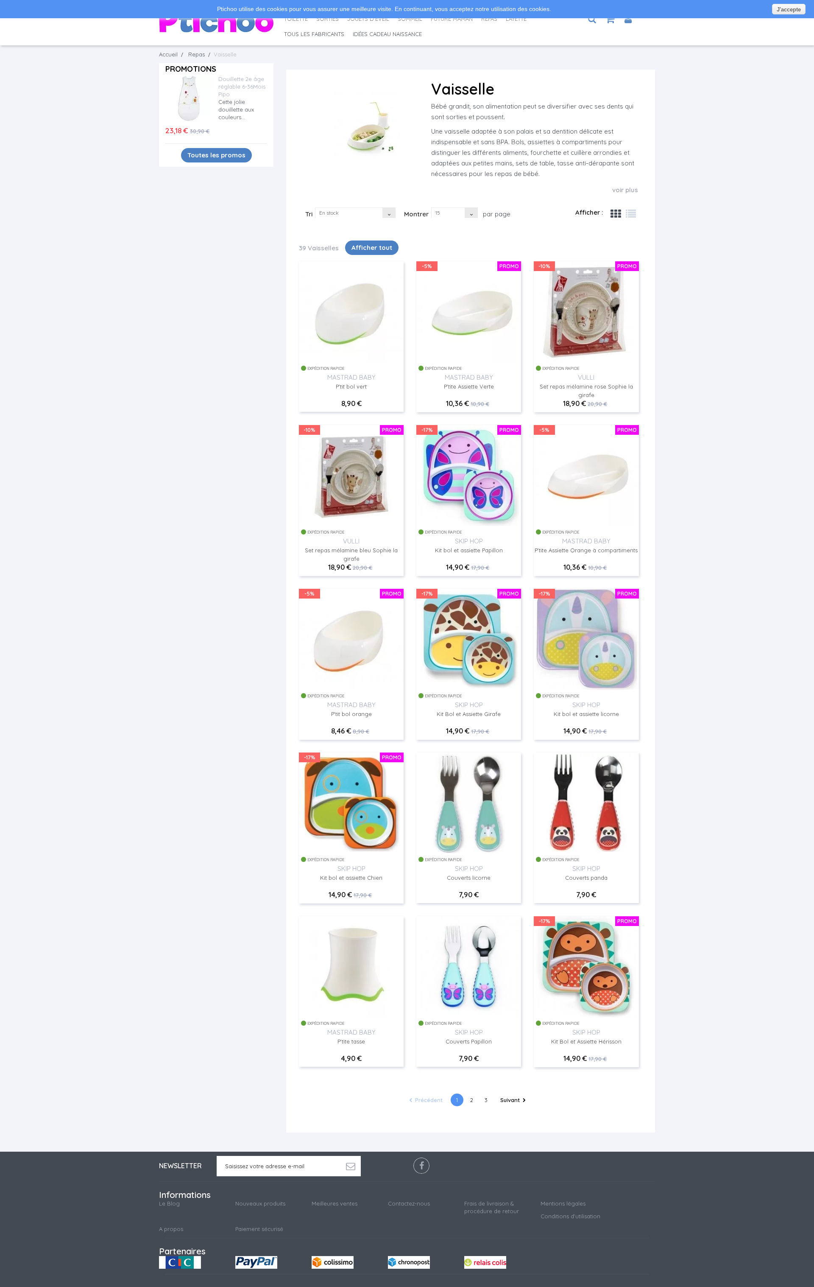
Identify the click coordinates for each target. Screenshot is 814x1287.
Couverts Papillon (469, 1041)
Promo (509, 266)
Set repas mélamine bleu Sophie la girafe (351, 554)
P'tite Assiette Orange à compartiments (586, 550)
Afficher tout (371, 247)
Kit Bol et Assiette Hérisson (586, 1041)
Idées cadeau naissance (387, 34)
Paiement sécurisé (259, 1228)
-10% (544, 266)
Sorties (327, 18)
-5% (427, 266)
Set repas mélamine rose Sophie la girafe (586, 390)
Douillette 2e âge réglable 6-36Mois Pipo (241, 87)
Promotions (190, 69)
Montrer (416, 214)
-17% (427, 429)
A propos (171, 1228)
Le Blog (169, 1203)
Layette (516, 18)
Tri (308, 214)
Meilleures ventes (334, 1203)
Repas (489, 18)
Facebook (421, 1166)
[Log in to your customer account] (628, 19)
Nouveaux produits (260, 1203)
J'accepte (789, 9)
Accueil (168, 54)
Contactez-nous (409, 1203)
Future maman (452, 18)
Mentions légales (563, 1203)
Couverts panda (586, 877)
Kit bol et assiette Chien (351, 877)
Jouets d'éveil (368, 18)
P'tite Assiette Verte (469, 386)
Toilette (296, 18)
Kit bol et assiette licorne (586, 714)
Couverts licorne (469, 877)
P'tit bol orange (351, 714)
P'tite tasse (351, 1041)
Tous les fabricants (314, 34)
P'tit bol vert (351, 386)
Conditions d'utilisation (570, 1216)
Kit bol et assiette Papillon (469, 550)
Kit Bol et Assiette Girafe (469, 714)
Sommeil (410, 18)
